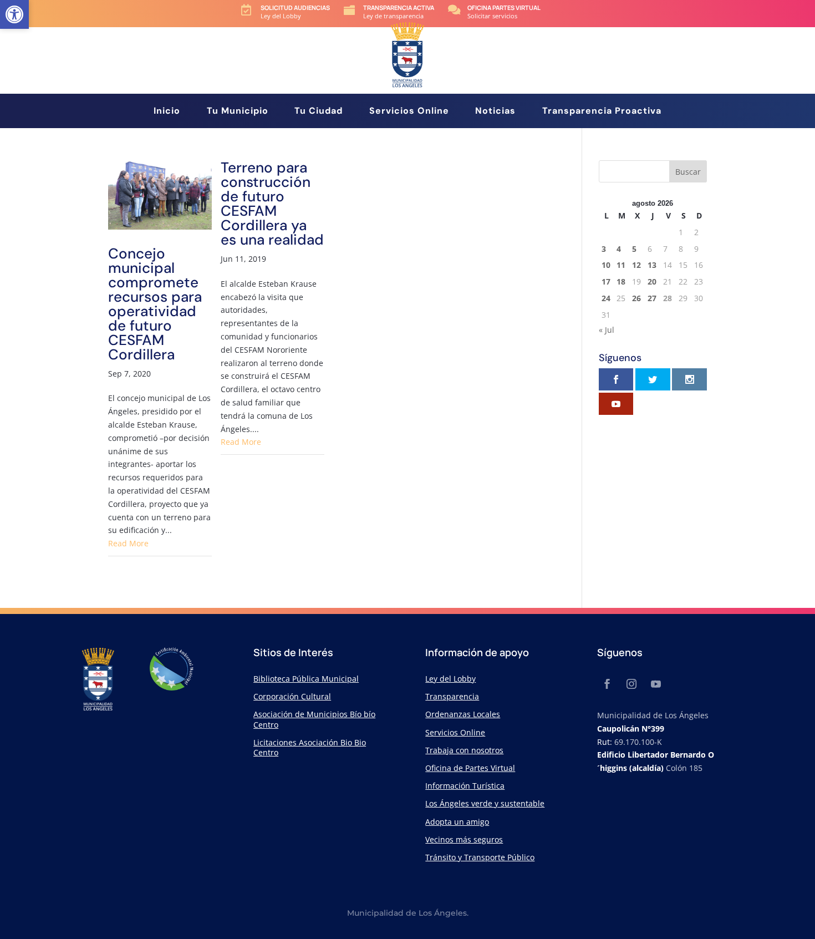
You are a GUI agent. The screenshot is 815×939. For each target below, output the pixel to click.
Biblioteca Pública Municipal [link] (306, 678)
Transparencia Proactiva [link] (601, 111)
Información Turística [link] (465, 785)
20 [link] (652, 281)
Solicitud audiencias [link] (295, 7)
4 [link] (619, 248)
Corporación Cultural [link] (292, 696)
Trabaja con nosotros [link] (464, 750)
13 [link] (652, 265)
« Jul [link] (606, 329)
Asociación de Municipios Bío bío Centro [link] (314, 719)
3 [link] (604, 248)
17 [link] (606, 281)
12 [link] (636, 265)
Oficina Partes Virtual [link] (504, 7)
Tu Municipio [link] (237, 111)
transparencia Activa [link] (398, 7)
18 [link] (621, 281)
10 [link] (606, 265)
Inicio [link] (167, 111)
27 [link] (652, 298)
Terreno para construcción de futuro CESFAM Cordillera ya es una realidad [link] (272, 203)
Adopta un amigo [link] (457, 821)
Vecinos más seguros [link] (464, 839)
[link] (14, 14)
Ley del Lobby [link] (450, 678)
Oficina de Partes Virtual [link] (470, 768)
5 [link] (634, 248)
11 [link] (621, 265)
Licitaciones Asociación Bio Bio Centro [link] (309, 747)
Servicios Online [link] (409, 111)
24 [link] (606, 298)
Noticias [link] (495, 111)
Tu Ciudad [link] (318, 111)
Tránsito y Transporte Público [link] (479, 857)
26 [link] (636, 298)
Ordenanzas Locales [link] (462, 714)
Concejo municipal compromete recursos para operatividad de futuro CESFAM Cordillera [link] (155, 304)
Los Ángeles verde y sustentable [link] (484, 803)
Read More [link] (128, 543)
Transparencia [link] (452, 696)
